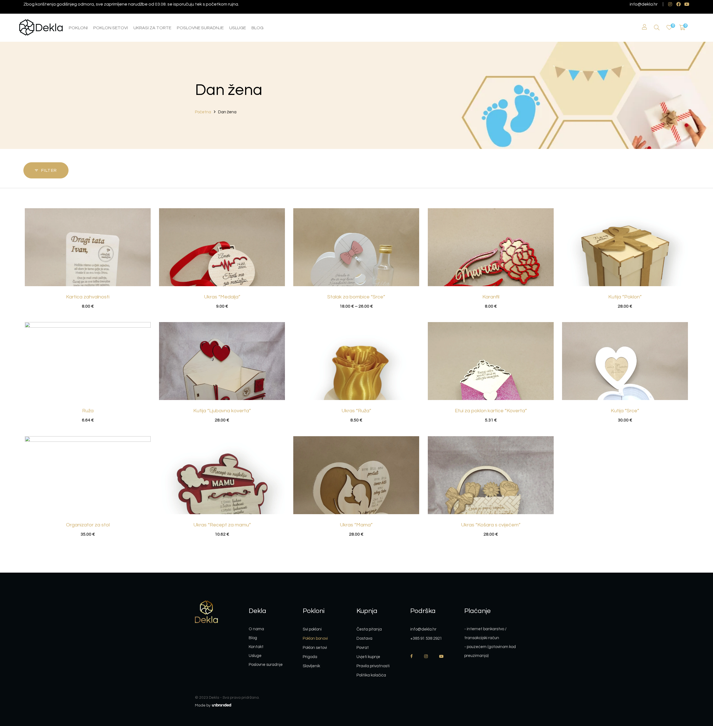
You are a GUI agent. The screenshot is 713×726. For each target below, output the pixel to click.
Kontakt (256, 647)
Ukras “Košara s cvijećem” (491, 525)
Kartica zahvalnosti (87, 297)
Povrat (362, 648)
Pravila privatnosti (373, 666)
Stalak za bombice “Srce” (356, 297)
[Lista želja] (669, 27)
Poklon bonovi (315, 638)
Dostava (364, 638)
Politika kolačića (371, 675)
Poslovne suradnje (266, 665)
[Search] (657, 27)
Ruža (88, 410)
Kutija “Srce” (625, 410)
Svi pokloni (312, 629)
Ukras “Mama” (356, 525)
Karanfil (490, 297)
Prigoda (310, 657)
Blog (253, 638)
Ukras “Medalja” (222, 297)
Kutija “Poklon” (625, 297)
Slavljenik (311, 666)
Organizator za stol (88, 525)
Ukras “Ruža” (356, 410)
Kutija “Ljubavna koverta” (222, 410)
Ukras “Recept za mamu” (222, 525)
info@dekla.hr (644, 4)
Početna (203, 112)
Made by (203, 705)
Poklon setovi (315, 648)
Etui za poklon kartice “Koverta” (491, 410)
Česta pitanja (369, 629)
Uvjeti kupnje (368, 657)
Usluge (255, 656)
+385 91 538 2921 (426, 638)
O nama (256, 629)
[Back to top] (698, 691)
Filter (49, 170)
